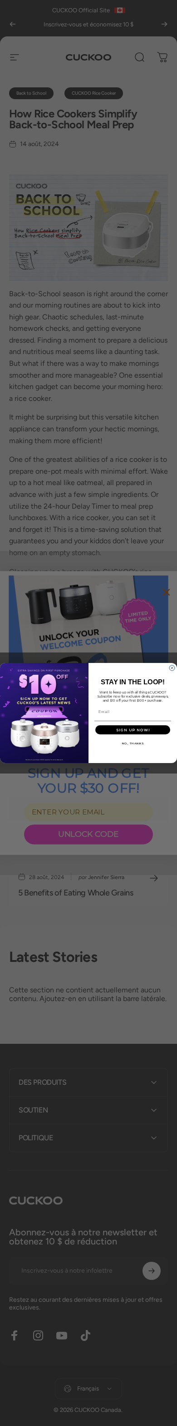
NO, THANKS (133, 743)
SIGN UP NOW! (132, 730)
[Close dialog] (172, 668)
